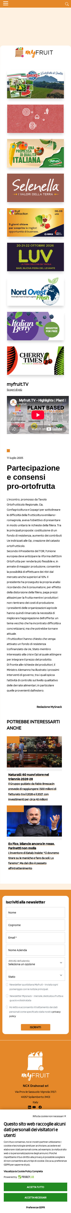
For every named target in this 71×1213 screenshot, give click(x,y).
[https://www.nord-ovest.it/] (35, 294)
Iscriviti (35, 1027)
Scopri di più (14, 389)
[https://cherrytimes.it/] (35, 363)
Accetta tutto (35, 1187)
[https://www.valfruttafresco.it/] (35, 156)
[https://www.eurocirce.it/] (35, 87)
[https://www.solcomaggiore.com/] (35, 121)
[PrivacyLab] (25, 1177)
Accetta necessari (35, 1197)
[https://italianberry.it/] (35, 329)
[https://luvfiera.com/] (35, 260)
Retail (12, 739)
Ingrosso (15, 809)
